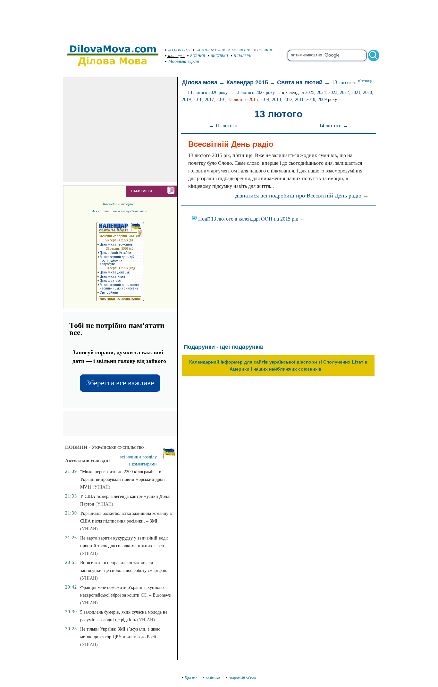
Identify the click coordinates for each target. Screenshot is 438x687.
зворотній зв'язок (242, 678)
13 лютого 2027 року (255, 92)
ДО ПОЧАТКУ (179, 50)
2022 (344, 92)
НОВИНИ (264, 50)
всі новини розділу (138, 457)
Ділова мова (199, 82)
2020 (367, 92)
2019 (186, 99)
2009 (322, 99)
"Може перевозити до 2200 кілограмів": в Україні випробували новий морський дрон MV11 (122, 479)
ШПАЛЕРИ (242, 56)
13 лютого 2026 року (208, 92)
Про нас (191, 678)
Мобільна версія (183, 61)
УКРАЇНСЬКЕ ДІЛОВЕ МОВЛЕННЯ (223, 50)
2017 (209, 99)
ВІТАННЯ (197, 56)
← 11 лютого (223, 125)
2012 (287, 99)
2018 (197, 99)
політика (213, 678)
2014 (264, 99)
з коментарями (143, 464)
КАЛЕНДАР (176, 56)
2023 (332, 92)
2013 (276, 99)
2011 (299, 99)
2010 (310, 99)
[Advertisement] (219, 19)
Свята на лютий (300, 82)
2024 (321, 92)
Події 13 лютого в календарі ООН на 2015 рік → (251, 219)
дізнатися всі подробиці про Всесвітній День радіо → (302, 195)
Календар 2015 (247, 82)
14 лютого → (333, 125)
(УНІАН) (101, 487)
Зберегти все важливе (120, 383)
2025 (309, 92)
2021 (355, 92)
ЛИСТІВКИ (219, 56)
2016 (220, 99)
